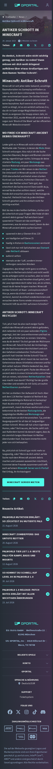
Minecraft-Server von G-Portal (33, 468)
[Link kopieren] (14, 45)
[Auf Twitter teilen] (35, 45)
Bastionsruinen (32, 243)
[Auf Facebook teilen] (28, 45)
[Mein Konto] (47, 5)
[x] (18, 713)
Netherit (15, 251)
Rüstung (15, 162)
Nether (43, 169)
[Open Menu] (5, 5)
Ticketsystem (26, 697)
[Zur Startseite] (26, 5)
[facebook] (10, 713)
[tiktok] (34, 713)
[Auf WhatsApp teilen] (42, 45)
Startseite (10, 17)
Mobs (41, 148)
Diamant (44, 247)
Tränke (14, 169)
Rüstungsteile (35, 410)
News (21, 17)
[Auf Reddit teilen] (49, 45)
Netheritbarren (10, 387)
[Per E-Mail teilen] (21, 45)
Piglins (43, 331)
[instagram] (26, 713)
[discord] (43, 713)
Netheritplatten (37, 376)
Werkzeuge (35, 162)
